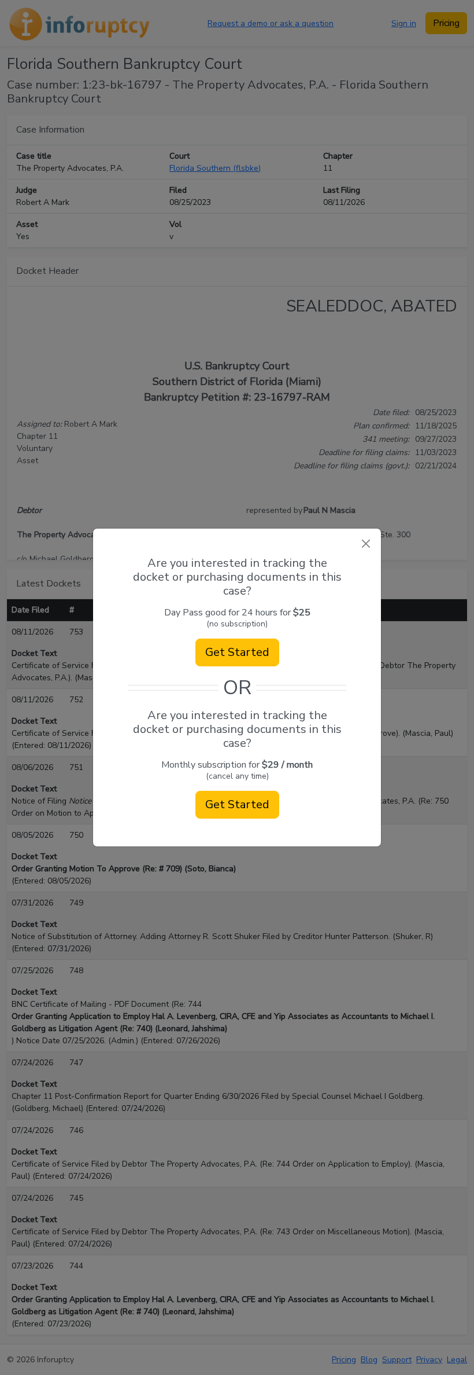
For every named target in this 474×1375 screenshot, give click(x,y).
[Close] (366, 544)
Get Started (237, 652)
